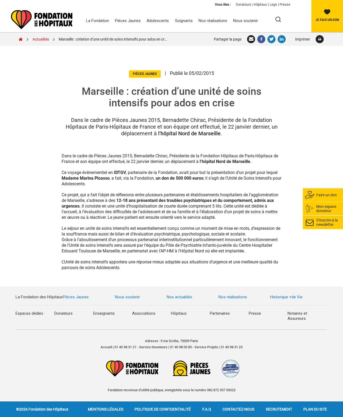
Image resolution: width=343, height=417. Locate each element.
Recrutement (279, 409)
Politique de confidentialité (163, 409)
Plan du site (315, 409)
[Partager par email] (251, 39)
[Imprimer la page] (319, 39)
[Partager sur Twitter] (272, 39)
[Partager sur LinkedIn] (282, 39)
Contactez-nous (238, 409)
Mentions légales (105, 409)
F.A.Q (206, 409)
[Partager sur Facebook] (261, 39)
